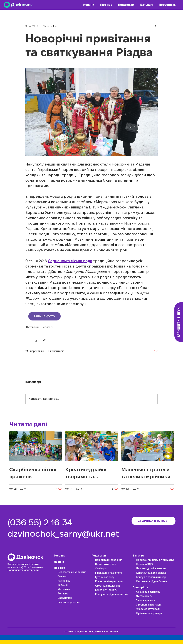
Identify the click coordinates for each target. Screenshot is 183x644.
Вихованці (32, 327)
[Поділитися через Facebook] (27, 340)
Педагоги (47, 327)
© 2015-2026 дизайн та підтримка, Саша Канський (91, 631)
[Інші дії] (155, 26)
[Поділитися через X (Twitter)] (36, 340)
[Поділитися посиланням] (44, 340)
